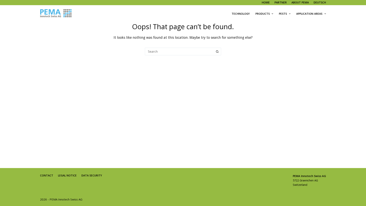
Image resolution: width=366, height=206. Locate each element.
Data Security (91, 175)
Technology (241, 13)
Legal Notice (67, 175)
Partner (280, 2)
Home (266, 2)
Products (262, 13)
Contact (46, 175)
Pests (283, 13)
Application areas (309, 13)
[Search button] (217, 51)
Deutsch (320, 2)
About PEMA (300, 2)
